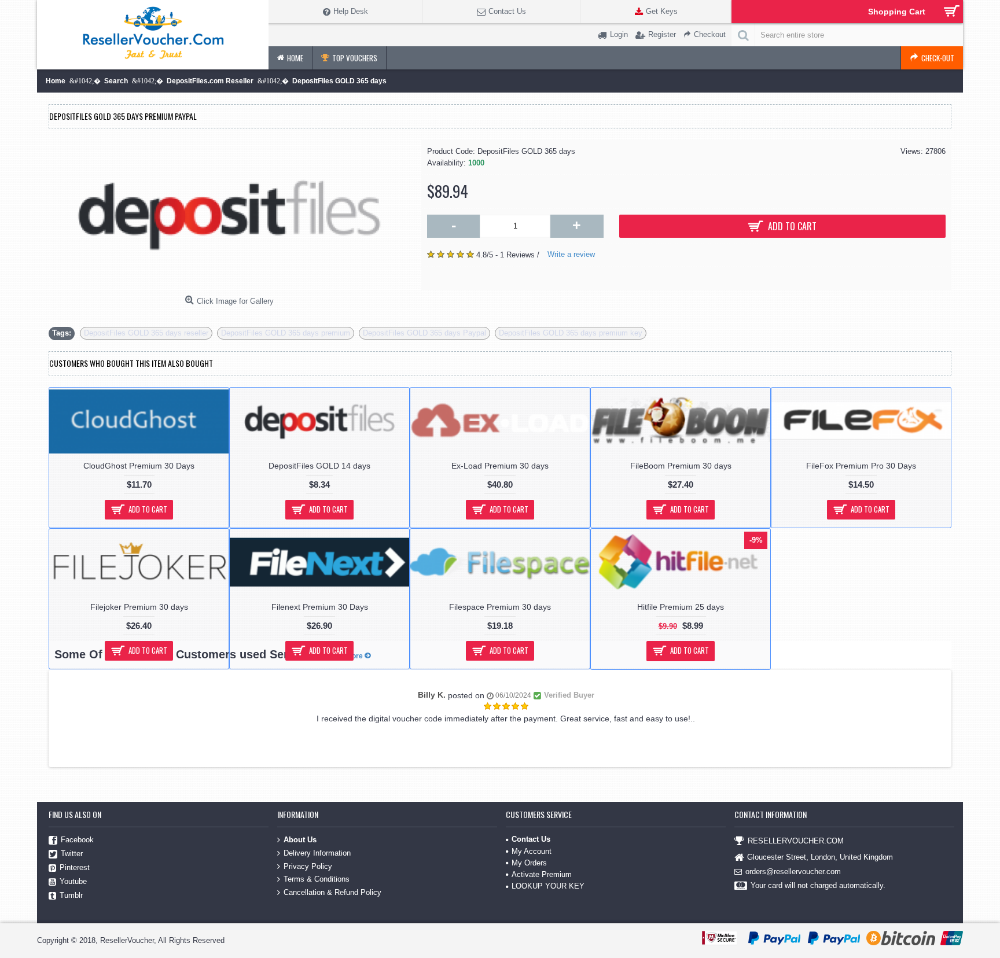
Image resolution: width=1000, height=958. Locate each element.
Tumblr (71, 895)
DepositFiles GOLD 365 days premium (285, 333)
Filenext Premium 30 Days (319, 606)
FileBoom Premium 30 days (680, 465)
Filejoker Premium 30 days (139, 606)
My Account (532, 851)
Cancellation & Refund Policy (332, 891)
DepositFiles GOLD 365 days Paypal (424, 333)
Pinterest (75, 868)
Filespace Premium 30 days (500, 606)
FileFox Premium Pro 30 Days (861, 465)
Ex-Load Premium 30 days (500, 465)
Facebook (77, 840)
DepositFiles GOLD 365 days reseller (146, 333)
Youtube (73, 882)
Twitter (72, 854)
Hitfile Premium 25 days (680, 606)
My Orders (529, 862)
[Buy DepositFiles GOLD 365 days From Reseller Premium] (229, 215)
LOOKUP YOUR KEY (548, 886)
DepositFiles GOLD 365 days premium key (570, 333)
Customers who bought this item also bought (131, 363)
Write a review (571, 254)
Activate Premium (542, 874)
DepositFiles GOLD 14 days (319, 465)
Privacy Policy (308, 865)
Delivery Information (317, 853)
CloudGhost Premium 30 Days (138, 465)
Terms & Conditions (317, 879)
